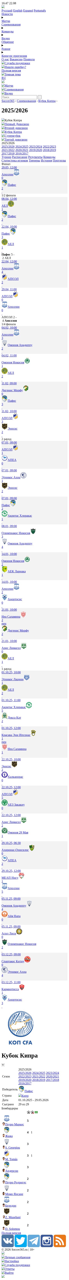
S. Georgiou (12, 1147)
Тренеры (34, 160)
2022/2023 (49, 146)
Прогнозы (59, 160)
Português (40, 10)
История (46, 160)
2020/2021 (21, 150)
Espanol (28, 10)
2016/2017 (21, 153)
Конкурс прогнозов (14, 55)
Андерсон (11, 1170)
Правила (29, 59)
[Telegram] (34, 1246)
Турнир (6, 157)
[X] (21, 1246)
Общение (8, 42)
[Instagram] (47, 1246)
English (17, 10)
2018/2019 (49, 150)
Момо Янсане (14, 1194)
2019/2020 (35, 150)
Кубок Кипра (47, 101)
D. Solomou (12, 1228)
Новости (7, 14)
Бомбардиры (10, 1108)
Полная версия (11, 70)
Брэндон (10, 1205)
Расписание (19, 157)
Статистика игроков (15, 160)
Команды (8, 31)
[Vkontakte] (8, 1246)
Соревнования (11, 24)
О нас (5, 59)
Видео (6, 38)
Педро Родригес (15, 1182)
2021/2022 (8, 150)
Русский (7, 10)
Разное (6, 48)
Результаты (35, 157)
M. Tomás (11, 1159)
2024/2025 (21, 146)
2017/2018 (8, 153)
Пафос (29, 1091)
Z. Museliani (13, 1217)
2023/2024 (35, 146)
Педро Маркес (14, 1124)
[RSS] (60, 1246)
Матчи (6, 21)
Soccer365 (8, 101)
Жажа (9, 1136)
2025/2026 (8, 146)
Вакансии (16, 59)
